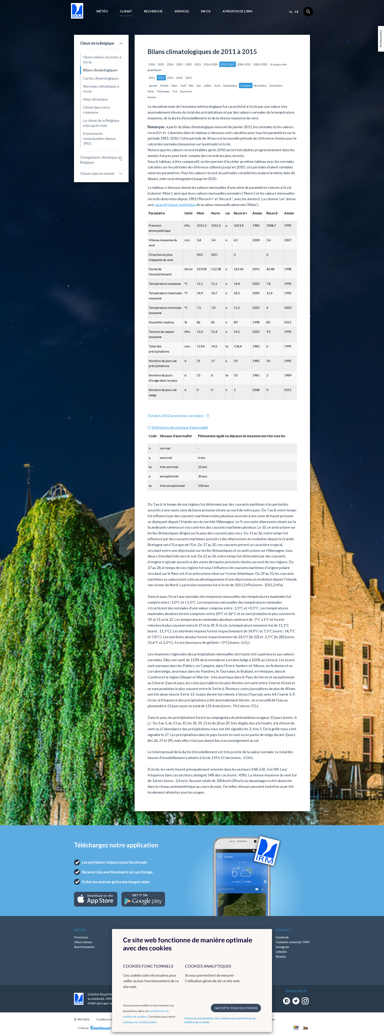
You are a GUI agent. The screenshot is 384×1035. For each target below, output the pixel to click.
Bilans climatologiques (100, 70)
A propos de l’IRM (237, 11)
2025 (161, 64)
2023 (179, 64)
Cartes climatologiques (101, 78)
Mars (175, 85)
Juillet (208, 85)
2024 (170, 64)
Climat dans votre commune (96, 109)
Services (182, 11)
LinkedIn (281, 951)
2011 (152, 77)
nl (291, 12)
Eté (175, 91)
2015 (188, 77)
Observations (83, 942)
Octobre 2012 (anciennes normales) (176, 415)
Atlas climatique (95, 99)
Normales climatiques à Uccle (101, 88)
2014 (179, 77)
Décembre (275, 85)
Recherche (153, 11)
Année (152, 97)
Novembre (260, 85)
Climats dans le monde (97, 173)
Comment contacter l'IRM (293, 942)
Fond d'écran (381, 38)
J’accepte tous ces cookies (236, 1008)
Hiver (151, 91)
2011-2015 (227, 64)
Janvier (153, 85)
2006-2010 (244, 64)
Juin (199, 85)
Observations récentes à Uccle (102, 59)
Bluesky (281, 956)
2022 (188, 64)
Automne (186, 91)
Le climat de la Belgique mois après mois (101, 123)
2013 (170, 77)
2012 (161, 77)
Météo (102, 11)
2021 (198, 64)
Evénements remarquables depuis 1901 (99, 138)
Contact (284, 930)
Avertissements (84, 947)
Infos (206, 11)
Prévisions (81, 937)
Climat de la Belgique (97, 43)
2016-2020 (211, 64)
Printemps (164, 91)
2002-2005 (261, 64)
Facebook (282, 937)
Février (164, 85)
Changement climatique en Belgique (101, 159)
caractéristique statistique (175, 204)
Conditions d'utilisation (110, 1019)
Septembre (230, 85)
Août (217, 85)
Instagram (282, 947)
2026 (152, 64)
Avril (184, 85)
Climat (126, 11)
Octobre (245, 85)
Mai (191, 85)
